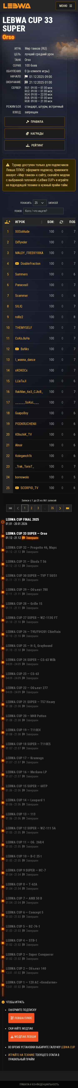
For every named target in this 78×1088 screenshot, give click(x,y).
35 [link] (52, 508)
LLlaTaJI (20, 381)
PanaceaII (21, 285)
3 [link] (38, 508)
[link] (60, 508)
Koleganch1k (23, 456)
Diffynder (21, 242)
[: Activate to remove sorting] (8, 222)
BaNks (25, 349)
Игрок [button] (20, 222)
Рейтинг (37, 145)
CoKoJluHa (22, 338)
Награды (37, 133)
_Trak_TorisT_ (24, 466)
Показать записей (39, 202)
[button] (7, 222)
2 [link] (31, 508)
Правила (37, 121)
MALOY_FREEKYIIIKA (29, 253)
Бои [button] (50, 222)
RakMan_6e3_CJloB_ (29, 392)
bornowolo (22, 477)
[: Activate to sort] (62, 222)
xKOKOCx (21, 370)
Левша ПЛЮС (23, 1018)
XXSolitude (22, 232)
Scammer (21, 296)
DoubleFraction (30, 264)
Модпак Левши (25, 1036)
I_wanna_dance (25, 360)
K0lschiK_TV (23, 434)
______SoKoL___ (27, 402)
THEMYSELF (23, 328)
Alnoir (18, 445)
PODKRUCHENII (25, 424)
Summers (21, 274)
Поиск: (18, 211)
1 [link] (25, 508)
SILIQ (18, 306)
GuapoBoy (21, 413)
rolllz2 (19, 317)
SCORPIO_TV (29, 488)
